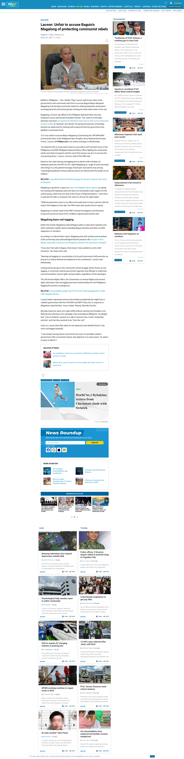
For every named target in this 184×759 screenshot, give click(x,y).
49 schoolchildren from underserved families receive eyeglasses (94, 734)
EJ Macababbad (47, 649)
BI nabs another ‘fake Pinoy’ (55, 733)
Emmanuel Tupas (87, 648)
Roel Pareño (46, 605)
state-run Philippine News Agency (83, 188)
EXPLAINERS (177, 11)
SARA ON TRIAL (111, 11)
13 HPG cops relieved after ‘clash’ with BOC (93, 643)
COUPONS (146, 7)
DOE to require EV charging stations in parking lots (54, 644)
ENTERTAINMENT (115, 7)
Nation (44, 20)
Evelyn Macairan (86, 693)
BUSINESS (95, 7)
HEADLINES (62, 7)
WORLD (87, 7)
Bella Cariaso (47, 736)
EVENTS (137, 7)
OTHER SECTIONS (159, 7)
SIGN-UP (94, 443)
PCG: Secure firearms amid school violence (93, 687)
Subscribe (177, 3)
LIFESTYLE (128, 7)
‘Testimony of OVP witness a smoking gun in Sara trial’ (128, 39)
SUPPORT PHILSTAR (174, 6)
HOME (53, 7)
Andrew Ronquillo (87, 603)
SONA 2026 (122, 11)
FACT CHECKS (166, 11)
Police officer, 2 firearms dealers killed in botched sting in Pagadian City (94, 554)
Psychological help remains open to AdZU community (57, 599)
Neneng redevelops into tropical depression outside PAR (57, 554)
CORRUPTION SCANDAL (151, 11)
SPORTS (104, 7)
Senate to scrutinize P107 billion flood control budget (127, 90)
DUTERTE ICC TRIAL (135, 11)
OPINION (71, 7)
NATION (79, 7)
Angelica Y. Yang (47, 35)
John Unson (85, 561)
